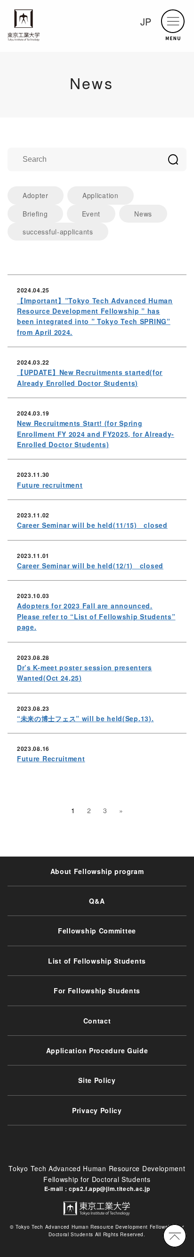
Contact (97, 1020)
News (143, 213)
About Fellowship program (97, 871)
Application (100, 195)
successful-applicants (58, 231)
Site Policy (97, 1080)
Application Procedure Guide (97, 1050)
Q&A (97, 901)
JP (146, 21)
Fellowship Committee (97, 930)
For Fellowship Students (97, 990)
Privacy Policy (97, 1110)
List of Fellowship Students (97, 961)
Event (91, 213)
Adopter (35, 195)
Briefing (35, 213)
